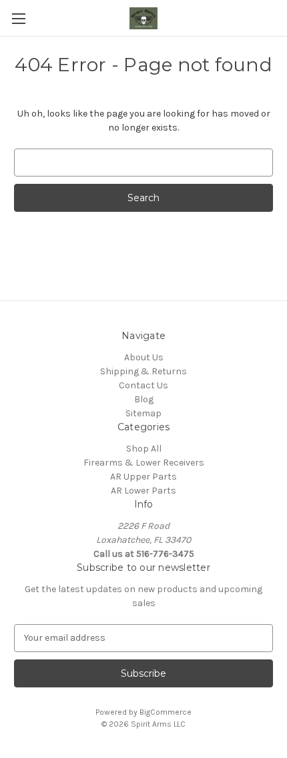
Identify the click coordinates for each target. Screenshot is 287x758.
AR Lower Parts (143, 490)
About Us (144, 357)
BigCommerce (165, 712)
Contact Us (143, 385)
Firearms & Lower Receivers (143, 462)
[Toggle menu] (18, 18)
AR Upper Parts (143, 476)
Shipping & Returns (143, 371)
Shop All (144, 448)
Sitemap (143, 413)
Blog (144, 399)
